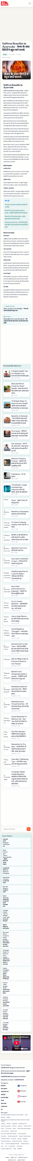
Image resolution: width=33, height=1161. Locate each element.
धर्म (1, 1109)
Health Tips (13, 1131)
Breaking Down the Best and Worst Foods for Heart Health (15, 1120)
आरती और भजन (5, 1091)
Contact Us (12, 1160)
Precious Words (5, 1138)
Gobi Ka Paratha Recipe (24, 1128)
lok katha (3, 1136)
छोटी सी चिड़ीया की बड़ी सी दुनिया (6, 926)
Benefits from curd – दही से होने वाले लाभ (19, 549)
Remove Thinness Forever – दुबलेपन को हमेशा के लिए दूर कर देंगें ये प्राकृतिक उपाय (19, 462)
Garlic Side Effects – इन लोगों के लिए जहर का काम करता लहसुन (20, 618)
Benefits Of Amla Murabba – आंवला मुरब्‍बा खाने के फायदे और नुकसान (15, 217)
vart (2, 1146)
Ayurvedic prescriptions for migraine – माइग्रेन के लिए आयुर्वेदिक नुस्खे (19, 590)
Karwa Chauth (22, 1133)
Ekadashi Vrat (23, 1123)
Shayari (25, 1141)
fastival (14, 1126)
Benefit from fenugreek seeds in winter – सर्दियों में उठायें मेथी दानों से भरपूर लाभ (16, 211)
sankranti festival (17, 1141)
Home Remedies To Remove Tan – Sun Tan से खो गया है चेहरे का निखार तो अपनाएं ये (19, 720)
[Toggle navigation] (30, 3)
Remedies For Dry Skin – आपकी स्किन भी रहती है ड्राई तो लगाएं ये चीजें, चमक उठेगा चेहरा (18, 747)
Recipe (19, 1138)
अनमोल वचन (4, 1106)
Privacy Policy (22, 1157)
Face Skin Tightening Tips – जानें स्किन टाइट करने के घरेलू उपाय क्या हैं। (19, 761)
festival (20, 1126)
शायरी (2, 1100)
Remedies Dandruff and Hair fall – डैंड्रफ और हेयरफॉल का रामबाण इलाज (19, 690)
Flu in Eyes (8, 1128)
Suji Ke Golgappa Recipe (12, 1143)
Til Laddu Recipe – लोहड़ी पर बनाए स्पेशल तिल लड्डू (6, 1026)
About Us (14, 1157)
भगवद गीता (19, 1148)
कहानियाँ (3, 1094)
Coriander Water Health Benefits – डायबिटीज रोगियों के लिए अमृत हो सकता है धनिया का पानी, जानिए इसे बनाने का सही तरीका (19, 778)
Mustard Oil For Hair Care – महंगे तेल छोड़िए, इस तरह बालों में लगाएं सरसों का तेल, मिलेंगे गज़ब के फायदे (19, 647)
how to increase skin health (9, 1133)
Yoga (14, 1148)
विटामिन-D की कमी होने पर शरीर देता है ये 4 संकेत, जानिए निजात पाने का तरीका (19, 537)
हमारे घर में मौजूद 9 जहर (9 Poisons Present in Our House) (19, 661)
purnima (13, 1138)
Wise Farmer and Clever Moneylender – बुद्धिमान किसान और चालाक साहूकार (7, 857)
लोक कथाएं (3, 1103)
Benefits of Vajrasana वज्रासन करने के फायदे (20, 512)
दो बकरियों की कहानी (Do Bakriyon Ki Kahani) (6, 870)
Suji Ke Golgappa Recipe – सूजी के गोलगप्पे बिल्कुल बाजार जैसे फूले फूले (6, 973)
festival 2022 (27, 1126)
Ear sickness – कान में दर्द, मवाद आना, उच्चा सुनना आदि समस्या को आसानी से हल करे (19, 447)
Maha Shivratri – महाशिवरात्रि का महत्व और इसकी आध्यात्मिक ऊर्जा (6, 901)
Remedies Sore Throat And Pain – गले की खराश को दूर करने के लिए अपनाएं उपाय (20, 705)
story (2, 1143)
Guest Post (21, 1160)
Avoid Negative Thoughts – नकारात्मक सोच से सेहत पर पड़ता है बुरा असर (19, 632)
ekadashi (14, 1123)
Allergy (3, 1117)
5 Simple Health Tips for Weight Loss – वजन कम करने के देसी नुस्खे (19, 373)
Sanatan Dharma (6, 1141)
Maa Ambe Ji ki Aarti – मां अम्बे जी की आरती (6, 880)
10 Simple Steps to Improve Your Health (12, 1114)
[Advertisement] (16, 23)
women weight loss (6, 1148)
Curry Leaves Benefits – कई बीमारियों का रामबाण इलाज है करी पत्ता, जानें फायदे (19, 605)
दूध (8, 118)
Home (7, 1157)
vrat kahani (12, 1146)
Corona (8, 1123)
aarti (26, 1114)
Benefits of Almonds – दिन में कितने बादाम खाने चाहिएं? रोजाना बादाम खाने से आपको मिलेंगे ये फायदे (16, 224)
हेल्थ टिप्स (5, 54)
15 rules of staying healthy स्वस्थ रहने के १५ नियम (16, 205)
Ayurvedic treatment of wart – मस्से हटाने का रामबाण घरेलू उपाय (19, 561)
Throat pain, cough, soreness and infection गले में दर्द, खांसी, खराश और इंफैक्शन (19, 488)
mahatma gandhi (12, 1136)
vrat (6, 1146)
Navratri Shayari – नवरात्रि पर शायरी (6, 889)
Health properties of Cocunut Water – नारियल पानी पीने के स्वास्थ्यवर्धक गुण (19, 575)
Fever (2, 1128)
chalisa (3, 1123)
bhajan (8, 1117)
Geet (14, 1128)
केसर (20, 131)
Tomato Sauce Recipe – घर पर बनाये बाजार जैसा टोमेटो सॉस (5, 1014)
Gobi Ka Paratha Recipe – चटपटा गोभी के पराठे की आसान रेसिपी (6, 1001)
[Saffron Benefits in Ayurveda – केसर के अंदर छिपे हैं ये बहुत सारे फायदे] (16, 70)
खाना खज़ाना (4, 1088)
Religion (25, 1138)
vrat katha (19, 1146)
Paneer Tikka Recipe (25, 1136)
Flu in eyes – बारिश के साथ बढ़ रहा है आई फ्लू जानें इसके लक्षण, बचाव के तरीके (19, 433)
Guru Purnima (5, 1131)
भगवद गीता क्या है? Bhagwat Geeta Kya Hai (6, 842)
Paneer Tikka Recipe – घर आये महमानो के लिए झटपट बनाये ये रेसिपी (6, 988)
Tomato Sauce (25, 1143)
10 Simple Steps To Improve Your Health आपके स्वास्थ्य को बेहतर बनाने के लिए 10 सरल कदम (19, 404)
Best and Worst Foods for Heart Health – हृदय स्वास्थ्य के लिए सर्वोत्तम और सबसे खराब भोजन (20, 388)
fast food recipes (6, 1126)
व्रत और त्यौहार (4, 1097)
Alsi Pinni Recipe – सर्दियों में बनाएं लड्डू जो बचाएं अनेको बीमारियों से (18, 733)
